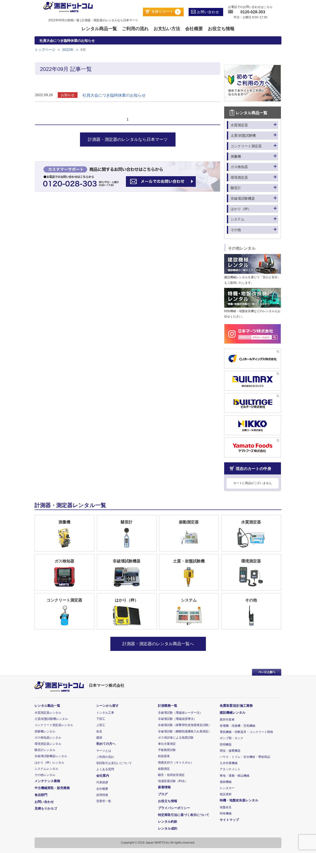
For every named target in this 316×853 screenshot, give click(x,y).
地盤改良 (226, 807)
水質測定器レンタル (48, 712)
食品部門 (41, 795)
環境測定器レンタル (48, 744)
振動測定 (164, 768)
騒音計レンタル (45, 750)
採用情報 (102, 795)
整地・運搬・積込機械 (234, 775)
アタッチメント (230, 769)
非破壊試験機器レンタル (51, 756)
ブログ (163, 794)
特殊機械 (226, 813)
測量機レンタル (45, 731)
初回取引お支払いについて (114, 763)
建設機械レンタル (232, 712)
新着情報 (164, 787)
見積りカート (164, 12)
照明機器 (226, 744)
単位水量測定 (167, 744)
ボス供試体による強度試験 (176, 737)
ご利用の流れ (135, 28)
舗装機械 (226, 782)
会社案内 (102, 775)
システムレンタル (46, 768)
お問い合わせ (207, 12)
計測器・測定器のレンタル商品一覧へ (158, 643)
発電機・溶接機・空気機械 (237, 725)
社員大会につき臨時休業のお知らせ (114, 95)
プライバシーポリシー (174, 808)
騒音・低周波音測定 (171, 775)
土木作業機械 (228, 763)
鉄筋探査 (164, 756)
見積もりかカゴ (46, 808)
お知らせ (68, 95)
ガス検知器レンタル (48, 737)
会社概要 (194, 28)
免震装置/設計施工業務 (236, 705)
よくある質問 (105, 769)
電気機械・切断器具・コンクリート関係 (246, 732)
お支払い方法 (167, 28)
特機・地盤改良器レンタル (239, 800)
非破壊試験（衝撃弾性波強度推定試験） (184, 725)
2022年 (68, 50)
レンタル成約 (167, 828)
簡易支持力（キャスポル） (176, 762)
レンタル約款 (167, 821)
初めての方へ (106, 744)
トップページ (45, 50)
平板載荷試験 (167, 750)
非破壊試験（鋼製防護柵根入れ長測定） (184, 731)
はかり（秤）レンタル (49, 762)
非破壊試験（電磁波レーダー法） (180, 712)
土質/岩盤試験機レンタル (51, 719)
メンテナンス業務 (47, 781)
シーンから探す (107, 705)
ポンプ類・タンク (231, 738)
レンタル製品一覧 (47, 705)
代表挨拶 (102, 782)
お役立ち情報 (221, 28)
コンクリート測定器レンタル (54, 725)
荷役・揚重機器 (230, 750)
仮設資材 (226, 794)
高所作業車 (227, 719)
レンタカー (227, 788)
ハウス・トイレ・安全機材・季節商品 (245, 757)
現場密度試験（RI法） (173, 781)
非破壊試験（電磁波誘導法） (177, 719)
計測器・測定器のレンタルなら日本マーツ (128, 139)
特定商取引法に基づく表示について (183, 815)
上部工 (100, 725)
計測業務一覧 (167, 705)
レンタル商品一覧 (99, 28)
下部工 (100, 719)
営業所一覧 (103, 801)
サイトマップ (229, 820)
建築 (99, 737)
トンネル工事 (105, 712)
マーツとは (103, 750)
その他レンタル (45, 775)
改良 (99, 731)
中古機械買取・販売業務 (52, 788)
